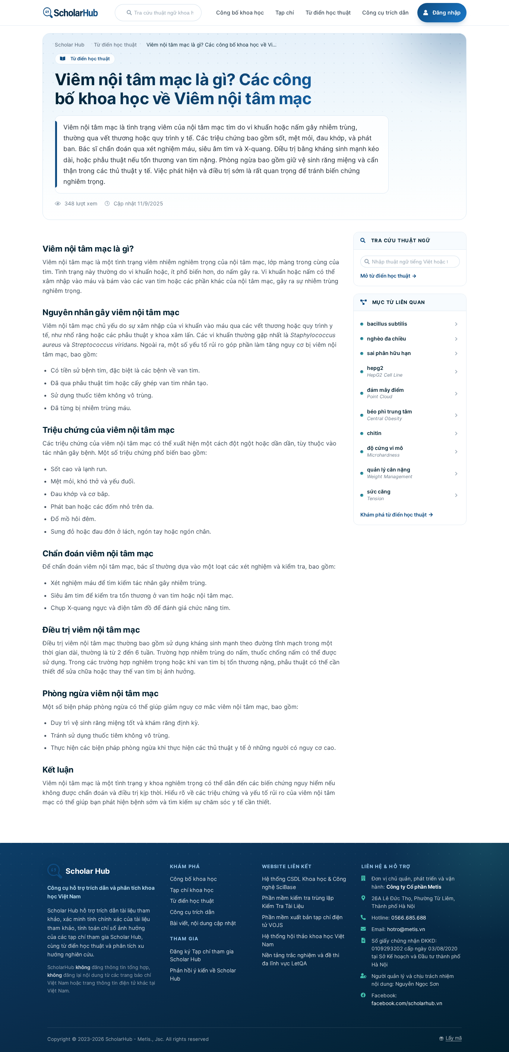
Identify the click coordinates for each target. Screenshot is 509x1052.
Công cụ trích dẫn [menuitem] (385, 12)
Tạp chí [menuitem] (284, 12)
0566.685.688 (408, 918)
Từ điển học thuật (192, 901)
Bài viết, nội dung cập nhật (203, 923)
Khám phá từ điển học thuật (393, 515)
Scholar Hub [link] (70, 45)
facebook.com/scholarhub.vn (407, 1003)
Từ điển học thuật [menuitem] (328, 12)
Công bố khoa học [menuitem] (240, 12)
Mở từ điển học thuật (385, 276)
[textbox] (164, 12)
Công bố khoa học (193, 879)
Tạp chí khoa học (192, 890)
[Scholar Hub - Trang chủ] (70, 13)
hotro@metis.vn (406, 929)
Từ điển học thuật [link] (115, 45)
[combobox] (158, 12)
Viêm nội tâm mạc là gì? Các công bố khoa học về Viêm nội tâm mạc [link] (212, 45)
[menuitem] (441, 13)
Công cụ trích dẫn (192, 912)
